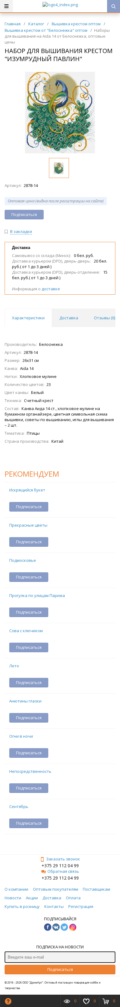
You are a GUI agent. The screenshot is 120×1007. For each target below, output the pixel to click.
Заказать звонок (63, 859)
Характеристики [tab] (28, 318)
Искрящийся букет (27, 490)
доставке (51, 289)
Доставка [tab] (68, 318)
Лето (14, 666)
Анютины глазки (25, 701)
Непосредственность (30, 771)
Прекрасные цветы (28, 525)
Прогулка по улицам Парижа (37, 595)
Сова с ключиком (26, 630)
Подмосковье (22, 560)
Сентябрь (18, 806)
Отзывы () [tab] (104, 318)
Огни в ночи (21, 736)
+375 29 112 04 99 (60, 865)
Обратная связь (63, 871)
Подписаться (60, 969)
